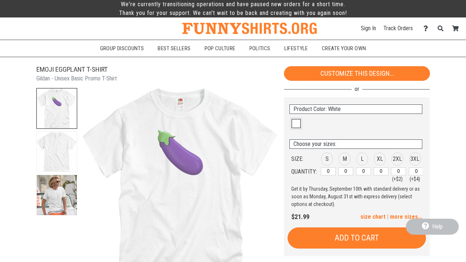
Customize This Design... (357, 73)
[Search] (442, 28)
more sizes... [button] (406, 216)
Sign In (368, 28)
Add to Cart (357, 237)
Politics (259, 48)
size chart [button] (373, 216)
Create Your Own (344, 48)
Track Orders (398, 28)
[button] (57, 108)
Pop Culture (220, 48)
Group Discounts (122, 48)
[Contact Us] (427, 28)
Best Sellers (174, 48)
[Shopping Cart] (457, 28)
